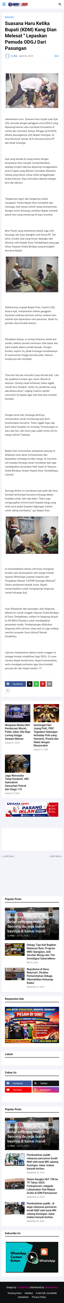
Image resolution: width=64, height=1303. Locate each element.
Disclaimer (23, 1297)
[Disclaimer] (18, 1096)
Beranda (9, 17)
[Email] (49, 684)
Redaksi (29, 1293)
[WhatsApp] (36, 684)
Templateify (23, 1287)
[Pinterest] (43, 684)
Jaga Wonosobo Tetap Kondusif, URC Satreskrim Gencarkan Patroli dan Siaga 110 (17, 782)
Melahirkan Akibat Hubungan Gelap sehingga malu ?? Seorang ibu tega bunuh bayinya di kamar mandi (30, 924)
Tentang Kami (14, 1293)
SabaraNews (51, 1287)
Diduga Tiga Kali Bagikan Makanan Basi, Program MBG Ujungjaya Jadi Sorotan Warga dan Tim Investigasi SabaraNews (41, 951)
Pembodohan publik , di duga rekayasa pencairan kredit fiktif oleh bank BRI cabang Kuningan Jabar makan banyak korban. (42, 1210)
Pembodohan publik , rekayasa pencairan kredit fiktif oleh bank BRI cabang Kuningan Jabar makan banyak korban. (42, 1161)
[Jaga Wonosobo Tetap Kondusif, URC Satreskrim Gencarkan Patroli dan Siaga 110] (17, 764)
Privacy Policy (39, 1297)
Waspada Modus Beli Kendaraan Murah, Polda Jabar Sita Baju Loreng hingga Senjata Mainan (17, 732)
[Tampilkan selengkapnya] (8, 690)
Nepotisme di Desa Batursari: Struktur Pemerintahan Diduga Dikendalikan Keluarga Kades (40, 976)
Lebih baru (8, 856)
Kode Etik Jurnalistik (46, 1293)
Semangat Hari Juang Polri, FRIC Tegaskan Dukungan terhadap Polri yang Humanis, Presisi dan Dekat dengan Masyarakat (46, 735)
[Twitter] (29, 684)
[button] (4, 4)
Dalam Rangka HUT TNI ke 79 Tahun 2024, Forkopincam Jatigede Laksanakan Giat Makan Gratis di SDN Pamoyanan (42, 1186)
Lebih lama (55, 856)
